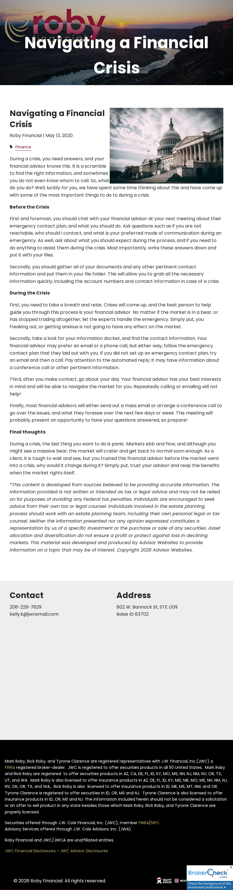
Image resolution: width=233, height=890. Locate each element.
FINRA (10, 767)
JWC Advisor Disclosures (84, 851)
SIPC (155, 823)
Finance (23, 147)
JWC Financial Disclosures (30, 851)
